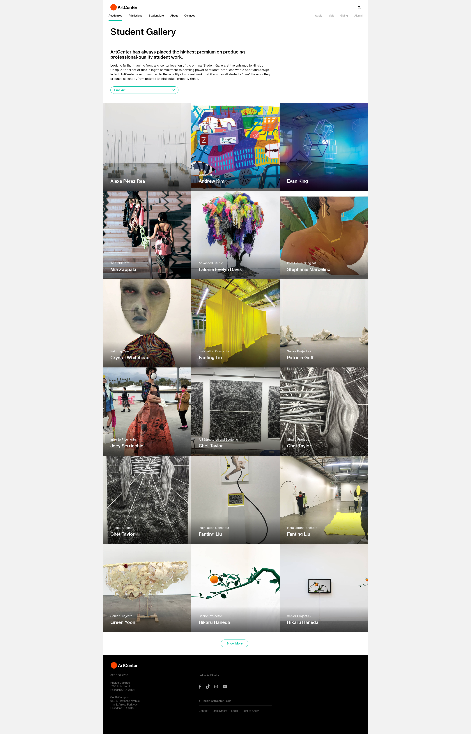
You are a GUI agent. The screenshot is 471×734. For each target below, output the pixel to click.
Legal (234, 710)
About (174, 15)
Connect (189, 15)
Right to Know (250, 710)
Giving (344, 15)
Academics (115, 15)
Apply (318, 15)
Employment (220, 710)
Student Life (156, 15)
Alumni (358, 15)
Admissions (135, 15)
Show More (234, 643)
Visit (331, 15)
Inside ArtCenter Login (217, 700)
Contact (203, 710)
